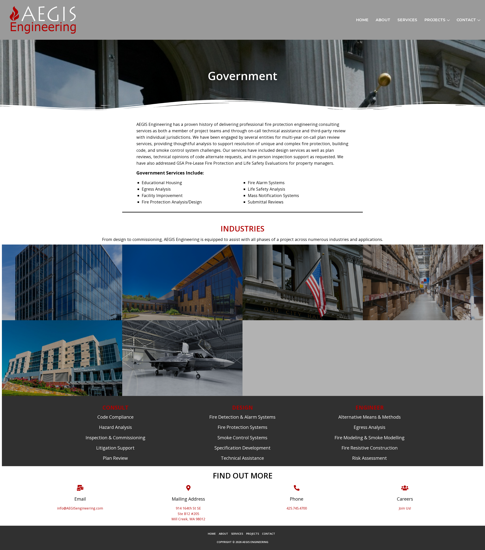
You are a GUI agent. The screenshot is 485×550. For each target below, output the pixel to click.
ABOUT (383, 20)
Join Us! (405, 508)
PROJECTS (434, 20)
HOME (362, 20)
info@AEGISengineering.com (80, 508)
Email (80, 499)
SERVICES (407, 20)
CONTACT (466, 20)
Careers (405, 499)
